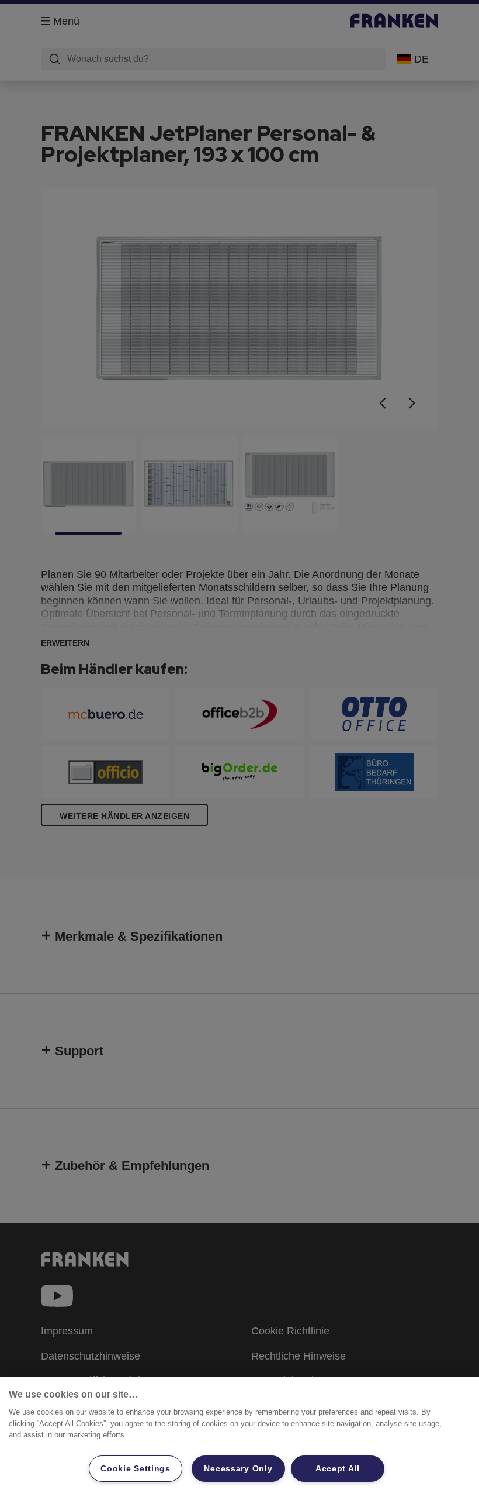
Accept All (337, 1468)
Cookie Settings (135, 1468)
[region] (239, 1437)
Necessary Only (238, 1468)
